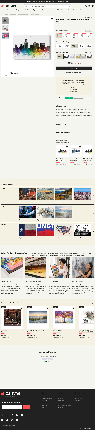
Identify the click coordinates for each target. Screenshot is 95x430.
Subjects (18, 10)
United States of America (23, 14)
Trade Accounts (78, 398)
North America (13, 14)
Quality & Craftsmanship (47, 398)
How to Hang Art (62, 398)
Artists (42, 10)
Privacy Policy (45, 400)
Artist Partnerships (46, 403)
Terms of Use (44, 405)
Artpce (2, 331)
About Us (44, 396)
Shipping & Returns (63, 132)
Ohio (32, 14)
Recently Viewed (86, 428)
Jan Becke (29, 331)
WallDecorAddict (60, 160)
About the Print (61, 124)
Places (6, 14)
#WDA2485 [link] (44, 14)
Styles (27, 10)
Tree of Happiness (58, 330)
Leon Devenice (56, 331)
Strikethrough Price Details (64, 405)
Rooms (50, 10)
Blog (43, 407)
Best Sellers (10, 10)
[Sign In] (89, 6)
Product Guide (88, 30)
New (81, 10)
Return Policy (61, 400)
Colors (68, 10)
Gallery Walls (60, 10)
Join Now (26, 407)
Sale (87, 10)
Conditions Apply (74, 91)
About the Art (61, 106)
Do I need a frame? (87, 52)
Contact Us (61, 407)
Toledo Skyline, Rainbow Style (62, 159)
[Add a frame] (14, 73)
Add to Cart (74, 68)
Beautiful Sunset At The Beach (35, 330)
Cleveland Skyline (75, 159)
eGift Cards (77, 400)
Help (59, 396)
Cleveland (37, 14)
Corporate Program (79, 396)
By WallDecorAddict (61, 24)
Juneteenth (4, 330)
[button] (58, 35)
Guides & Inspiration (62, 403)
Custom (75, 10)
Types (34, 10)
